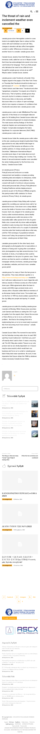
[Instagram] (14, 375)
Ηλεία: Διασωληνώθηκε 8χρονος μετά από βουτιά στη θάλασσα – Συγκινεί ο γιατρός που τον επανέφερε (20, 681)
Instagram (23, 597)
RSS (34, 597)
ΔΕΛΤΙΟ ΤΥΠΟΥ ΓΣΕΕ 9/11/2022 (17, 526)
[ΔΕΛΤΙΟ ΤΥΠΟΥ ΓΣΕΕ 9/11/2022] (20, 514)
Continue (16, 86)
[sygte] (7, 376)
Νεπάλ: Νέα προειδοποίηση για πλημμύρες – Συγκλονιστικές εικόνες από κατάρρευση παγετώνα (18, 702)
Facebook (10, 597)
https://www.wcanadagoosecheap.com (15, 277)
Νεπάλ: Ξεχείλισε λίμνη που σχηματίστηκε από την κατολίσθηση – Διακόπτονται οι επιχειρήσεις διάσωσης (19, 654)
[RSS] (30, 597)
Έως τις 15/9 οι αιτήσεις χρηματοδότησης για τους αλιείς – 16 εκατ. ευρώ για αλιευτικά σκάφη (15, 403)
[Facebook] (4, 597)
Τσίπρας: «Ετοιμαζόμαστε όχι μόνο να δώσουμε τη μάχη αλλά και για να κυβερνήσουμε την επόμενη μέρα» (13, 423)
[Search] (36, 388)
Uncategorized (7, 28)
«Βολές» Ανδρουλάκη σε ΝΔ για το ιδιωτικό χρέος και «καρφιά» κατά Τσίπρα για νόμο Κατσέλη (19, 647)
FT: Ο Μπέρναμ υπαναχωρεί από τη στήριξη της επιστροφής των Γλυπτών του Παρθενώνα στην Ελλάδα (19, 668)
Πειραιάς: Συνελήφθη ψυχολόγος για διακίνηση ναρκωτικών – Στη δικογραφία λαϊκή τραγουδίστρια (19, 688)
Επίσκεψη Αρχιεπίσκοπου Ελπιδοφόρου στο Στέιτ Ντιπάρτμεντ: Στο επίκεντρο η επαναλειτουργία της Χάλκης (15, 413)
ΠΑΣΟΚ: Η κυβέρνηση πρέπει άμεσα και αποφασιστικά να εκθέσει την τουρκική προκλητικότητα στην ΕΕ (14, 433)
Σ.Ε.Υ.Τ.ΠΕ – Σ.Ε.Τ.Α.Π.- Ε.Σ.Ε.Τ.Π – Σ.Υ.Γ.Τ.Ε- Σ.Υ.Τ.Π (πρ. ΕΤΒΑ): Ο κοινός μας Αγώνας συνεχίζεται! (19, 559)
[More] (27, 31)
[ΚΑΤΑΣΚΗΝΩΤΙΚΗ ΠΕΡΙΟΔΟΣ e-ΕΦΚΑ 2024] (20, 481)
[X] (19, 601)
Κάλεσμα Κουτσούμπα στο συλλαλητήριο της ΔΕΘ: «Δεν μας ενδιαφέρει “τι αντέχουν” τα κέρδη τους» (18, 661)
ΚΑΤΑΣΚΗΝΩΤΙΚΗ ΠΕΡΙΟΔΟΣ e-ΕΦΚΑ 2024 (19, 494)
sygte (15, 372)
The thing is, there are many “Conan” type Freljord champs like (10, 458)
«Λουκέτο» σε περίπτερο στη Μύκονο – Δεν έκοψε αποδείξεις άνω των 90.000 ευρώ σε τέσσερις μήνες (18, 695)
